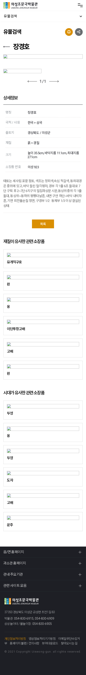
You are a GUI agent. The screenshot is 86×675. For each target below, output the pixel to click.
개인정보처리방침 (15, 638)
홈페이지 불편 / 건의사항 (24, 643)
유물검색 (10, 16)
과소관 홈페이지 (14, 563)
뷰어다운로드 (50, 643)
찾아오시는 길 (69, 643)
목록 (43, 224)
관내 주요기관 (13, 574)
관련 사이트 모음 (14, 586)
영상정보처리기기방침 (42, 638)
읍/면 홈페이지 (13, 552)
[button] (32, 81)
